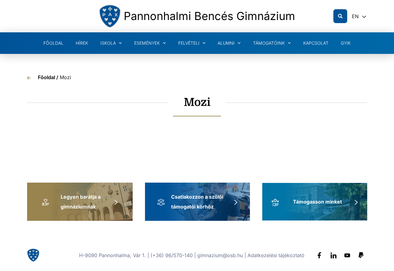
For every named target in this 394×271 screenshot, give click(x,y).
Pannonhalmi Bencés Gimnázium (209, 16)
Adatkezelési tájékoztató (275, 255)
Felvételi (188, 43)
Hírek (82, 43)
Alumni (226, 43)
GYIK (346, 43)
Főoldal (53, 43)
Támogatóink (269, 43)
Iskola (108, 43)
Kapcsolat (315, 43)
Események (147, 43)
